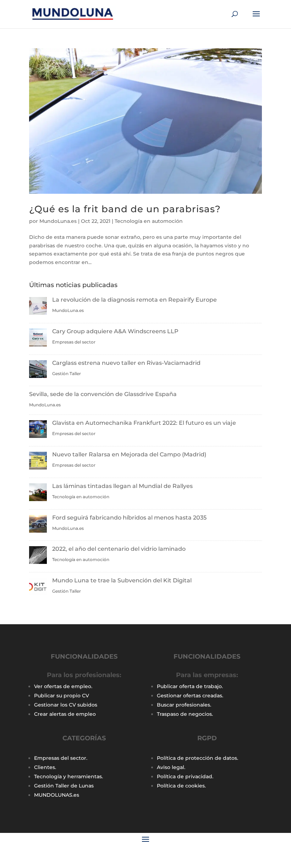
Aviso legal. (171, 767)
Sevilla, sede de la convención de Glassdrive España (103, 394)
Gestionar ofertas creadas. (190, 695)
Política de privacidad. (185, 776)
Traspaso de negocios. (185, 714)
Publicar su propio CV (61, 695)
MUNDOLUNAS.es (56, 795)
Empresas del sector (73, 342)
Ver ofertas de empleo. (63, 686)
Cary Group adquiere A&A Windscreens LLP (115, 331)
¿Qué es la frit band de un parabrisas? (125, 209)
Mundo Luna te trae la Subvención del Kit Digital (122, 580)
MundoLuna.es (58, 221)
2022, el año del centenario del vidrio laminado (119, 548)
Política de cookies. (181, 786)
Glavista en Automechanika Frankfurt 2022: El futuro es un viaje (144, 422)
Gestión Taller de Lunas (64, 786)
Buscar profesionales (183, 705)
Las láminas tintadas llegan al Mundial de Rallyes (122, 486)
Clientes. (45, 767)
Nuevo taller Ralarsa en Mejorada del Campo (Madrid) (129, 454)
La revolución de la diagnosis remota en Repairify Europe (134, 299)
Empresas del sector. (60, 758)
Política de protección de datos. (197, 758)
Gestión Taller (66, 373)
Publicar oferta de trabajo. (190, 686)
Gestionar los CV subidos (65, 705)
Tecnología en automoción (149, 221)
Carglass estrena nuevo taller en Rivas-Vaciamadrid (126, 362)
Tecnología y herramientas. (68, 776)
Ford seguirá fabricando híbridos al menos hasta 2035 (129, 517)
